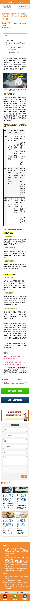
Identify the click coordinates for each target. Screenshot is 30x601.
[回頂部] (5, 596)
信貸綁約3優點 (12, 50)
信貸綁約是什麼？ (11, 40)
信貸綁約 (19, 380)
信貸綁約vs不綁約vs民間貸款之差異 (15, 44)
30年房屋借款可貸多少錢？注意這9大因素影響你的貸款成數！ (21, 523)
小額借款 (9, 22)
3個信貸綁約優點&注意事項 (13, 47)
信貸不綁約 (13, 380)
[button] (23, 6)
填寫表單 (25, 599)
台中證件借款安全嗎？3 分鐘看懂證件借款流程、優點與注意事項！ (8, 523)
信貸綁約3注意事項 (13, 52)
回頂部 (5, 599)
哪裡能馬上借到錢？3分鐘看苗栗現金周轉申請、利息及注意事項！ (21, 498)
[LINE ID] (15, 596)
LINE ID (15, 599)
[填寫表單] (25, 596)
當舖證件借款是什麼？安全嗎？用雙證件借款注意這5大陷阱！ (8, 497)
